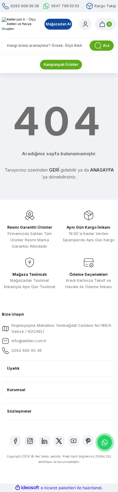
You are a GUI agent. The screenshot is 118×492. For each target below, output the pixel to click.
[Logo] (19, 24)
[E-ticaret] (58, 488)
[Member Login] (85, 24)
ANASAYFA (102, 170)
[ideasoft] (27, 487)
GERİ (54, 170)
